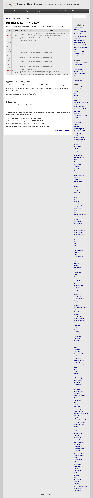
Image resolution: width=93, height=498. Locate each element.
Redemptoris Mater (80, 140)
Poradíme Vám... (64, 11)
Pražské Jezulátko (79, 137)
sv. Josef (76, 332)
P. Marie (76, 126)
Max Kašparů (78, 459)
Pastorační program (37, 11)
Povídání (76, 135)
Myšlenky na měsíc (80, 32)
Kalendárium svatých (51, 11)
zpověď (76, 279)
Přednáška (77, 325)
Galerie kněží (78, 34)
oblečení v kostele (79, 228)
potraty (76, 239)
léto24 (76, 197)
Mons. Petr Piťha (79, 442)
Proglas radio (78, 80)
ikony (75, 367)
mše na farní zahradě (80, 215)
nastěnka (77, 217)
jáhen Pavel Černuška (80, 486)
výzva (75, 276)
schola (76, 303)
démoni (76, 162)
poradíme (77, 237)
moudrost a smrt (79, 429)
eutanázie (77, 166)
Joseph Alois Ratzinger (81, 102)
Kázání (76, 473)
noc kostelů (77, 221)
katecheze (77, 179)
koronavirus (77, 376)
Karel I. (76, 104)
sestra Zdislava (78, 250)
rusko (75, 248)
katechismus (78, 182)
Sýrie (75, 347)
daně (75, 402)
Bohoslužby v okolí (80, 45)
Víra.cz (76, 76)
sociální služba (78, 257)
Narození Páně (78, 411)
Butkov (76, 91)
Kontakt (84, 11)
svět (75, 261)
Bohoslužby (25, 11)
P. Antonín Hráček (79, 422)
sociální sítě (77, 466)
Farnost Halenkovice (29, 4)
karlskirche (77, 177)
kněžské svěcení (79, 455)
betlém (76, 153)
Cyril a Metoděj (78, 446)
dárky (75, 159)
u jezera (76, 263)
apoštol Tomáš (78, 451)
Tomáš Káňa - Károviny (81, 62)
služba (76, 254)
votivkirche (77, 268)
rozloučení (77, 362)
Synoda (76, 148)
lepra (75, 195)
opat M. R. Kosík (79, 424)
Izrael (75, 371)
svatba (76, 468)
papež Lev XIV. (78, 232)
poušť (75, 241)
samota (76, 292)
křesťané (76, 435)
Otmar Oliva (77, 122)
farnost (76, 369)
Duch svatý (77, 384)
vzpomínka (77, 272)
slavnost (76, 252)
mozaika (76, 426)
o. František (77, 464)
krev (75, 188)
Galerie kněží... (78, 38)
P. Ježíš (76, 124)
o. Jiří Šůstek (78, 418)
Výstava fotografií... (80, 40)
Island (76, 95)
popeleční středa (79, 234)
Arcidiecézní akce (79, 71)
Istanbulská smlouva (80, 365)
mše (75, 462)
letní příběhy (78, 437)
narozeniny (77, 409)
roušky (76, 290)
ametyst (76, 151)
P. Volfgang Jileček (79, 129)
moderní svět (78, 210)
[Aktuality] (10, 7)
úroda (75, 356)
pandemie (77, 314)
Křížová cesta (78, 433)
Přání (75, 327)
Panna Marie (78, 312)
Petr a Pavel (77, 133)
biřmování (77, 387)
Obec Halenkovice (79, 73)
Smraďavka (77, 146)
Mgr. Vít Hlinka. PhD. (80, 115)
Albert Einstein (78, 285)
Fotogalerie (75, 11)
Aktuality (8, 11)
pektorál (76, 329)
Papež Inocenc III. (79, 131)
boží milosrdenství (79, 155)
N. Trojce (77, 120)
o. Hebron (77, 226)
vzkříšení (76, 270)
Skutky (76, 301)
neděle (76, 219)
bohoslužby (77, 389)
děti (75, 398)
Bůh (75, 93)
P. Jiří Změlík (77, 400)
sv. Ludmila (77, 334)
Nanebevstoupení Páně (81, 413)
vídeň (75, 274)
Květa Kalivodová (79, 107)
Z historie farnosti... (80, 43)
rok (75, 243)
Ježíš (75, 100)
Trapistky (77, 349)
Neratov (76, 415)
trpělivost (77, 351)
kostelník (77, 404)
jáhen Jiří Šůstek (79, 453)
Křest (75, 477)
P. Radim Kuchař (79, 360)
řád (75, 283)
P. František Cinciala (80, 420)
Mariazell (77, 111)
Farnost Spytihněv (79, 69)
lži (74, 199)
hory (75, 170)
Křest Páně (77, 407)
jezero (76, 373)
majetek (76, 201)
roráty (76, 246)
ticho (75, 343)
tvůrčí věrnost (78, 358)
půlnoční (76, 305)
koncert (76, 475)
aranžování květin (79, 396)
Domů (8, 18)
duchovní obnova (79, 157)
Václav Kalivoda (78, 354)
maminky (77, 204)
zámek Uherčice (79, 281)
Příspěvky (77, 484)
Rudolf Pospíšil (78, 142)
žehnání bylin (78, 336)
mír (75, 212)
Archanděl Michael (79, 87)
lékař (75, 431)
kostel (76, 186)
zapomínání (77, 338)
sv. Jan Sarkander (79, 298)
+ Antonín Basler (79, 449)
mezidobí (77, 444)
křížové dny (77, 190)
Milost (76, 118)
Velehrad (76, 340)
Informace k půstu (79, 51)
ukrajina (76, 265)
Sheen (76, 144)
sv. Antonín (77, 259)
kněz (75, 184)
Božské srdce (78, 89)
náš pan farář (78, 223)
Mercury (76, 113)
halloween (77, 168)
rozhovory (77, 287)
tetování (76, 345)
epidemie (77, 382)
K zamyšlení (77, 490)
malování (77, 440)
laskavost (77, 193)
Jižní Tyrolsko (78, 380)
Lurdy (75, 457)
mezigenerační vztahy (81, 206)
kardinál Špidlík (79, 175)
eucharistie (77, 164)
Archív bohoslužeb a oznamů (61, 130)
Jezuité (76, 98)
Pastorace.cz (78, 78)
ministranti (77, 208)
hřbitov (76, 173)
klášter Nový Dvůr (79, 378)
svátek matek (78, 471)
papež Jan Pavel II (79, 318)
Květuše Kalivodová (80, 109)
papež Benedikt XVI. (80, 230)
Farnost (16, 11)
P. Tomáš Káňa (78, 316)
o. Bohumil (77, 488)
